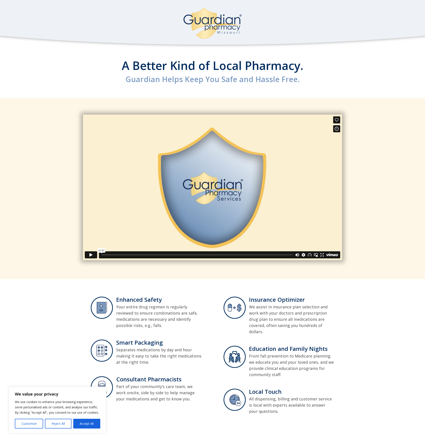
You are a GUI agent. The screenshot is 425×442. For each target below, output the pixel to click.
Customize (29, 423)
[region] (57, 410)
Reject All (58, 423)
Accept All (87, 423)
